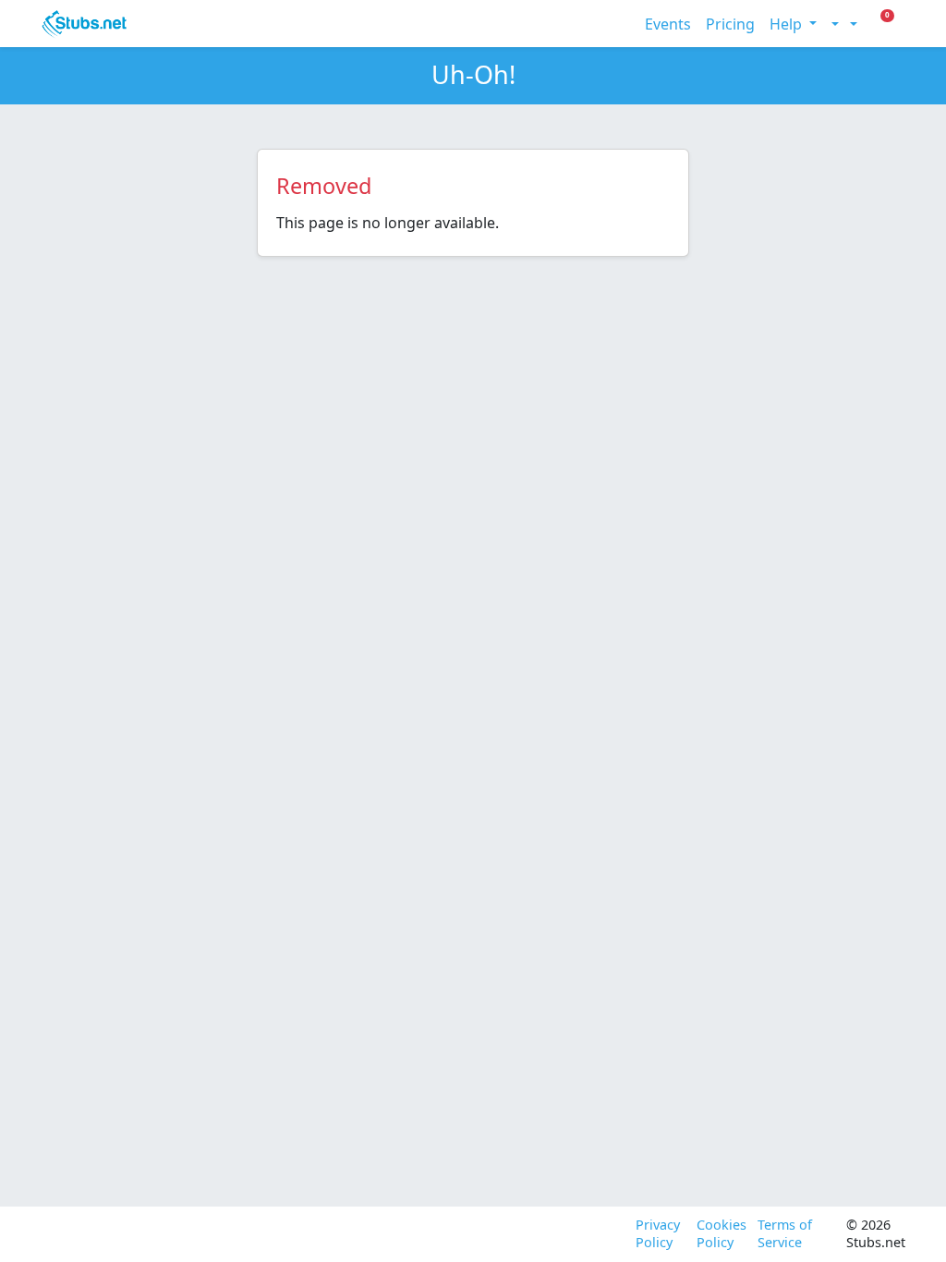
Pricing (730, 24)
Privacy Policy (658, 1234)
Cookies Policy (720, 1234)
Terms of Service (785, 1234)
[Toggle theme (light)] (833, 24)
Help (788, 24)
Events (668, 24)
